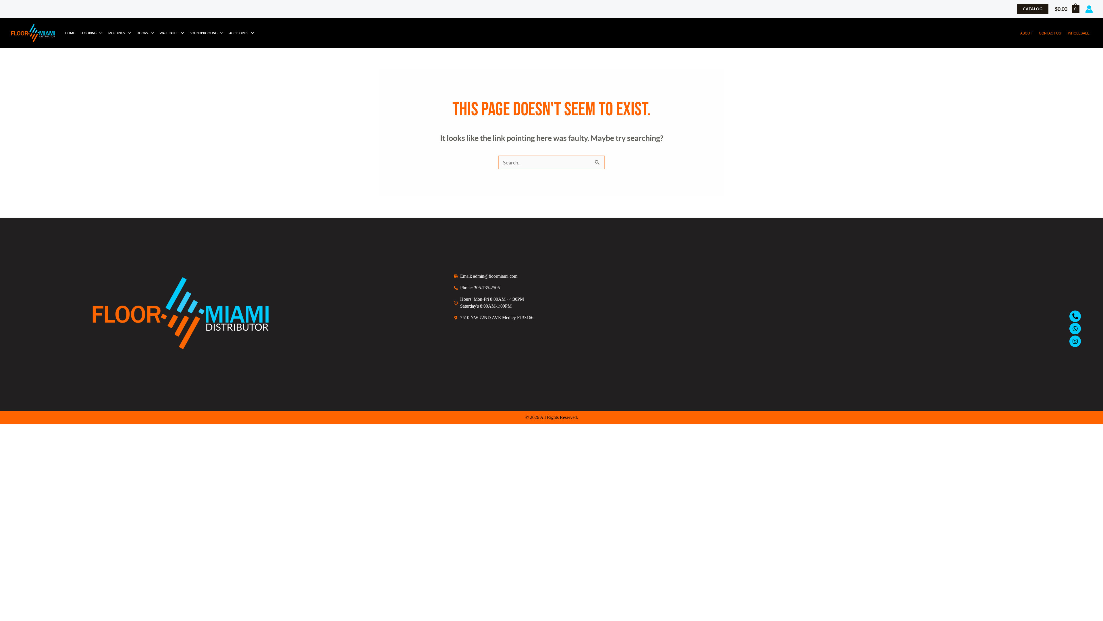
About (1026, 33)
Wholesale (1078, 33)
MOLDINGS (116, 33)
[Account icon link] (1089, 9)
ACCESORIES (238, 33)
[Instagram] (1075, 341)
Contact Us (1050, 33)
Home (70, 33)
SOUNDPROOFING (203, 33)
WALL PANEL (169, 33)
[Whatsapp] (1075, 328)
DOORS (142, 33)
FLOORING (88, 33)
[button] (1032, 9)
